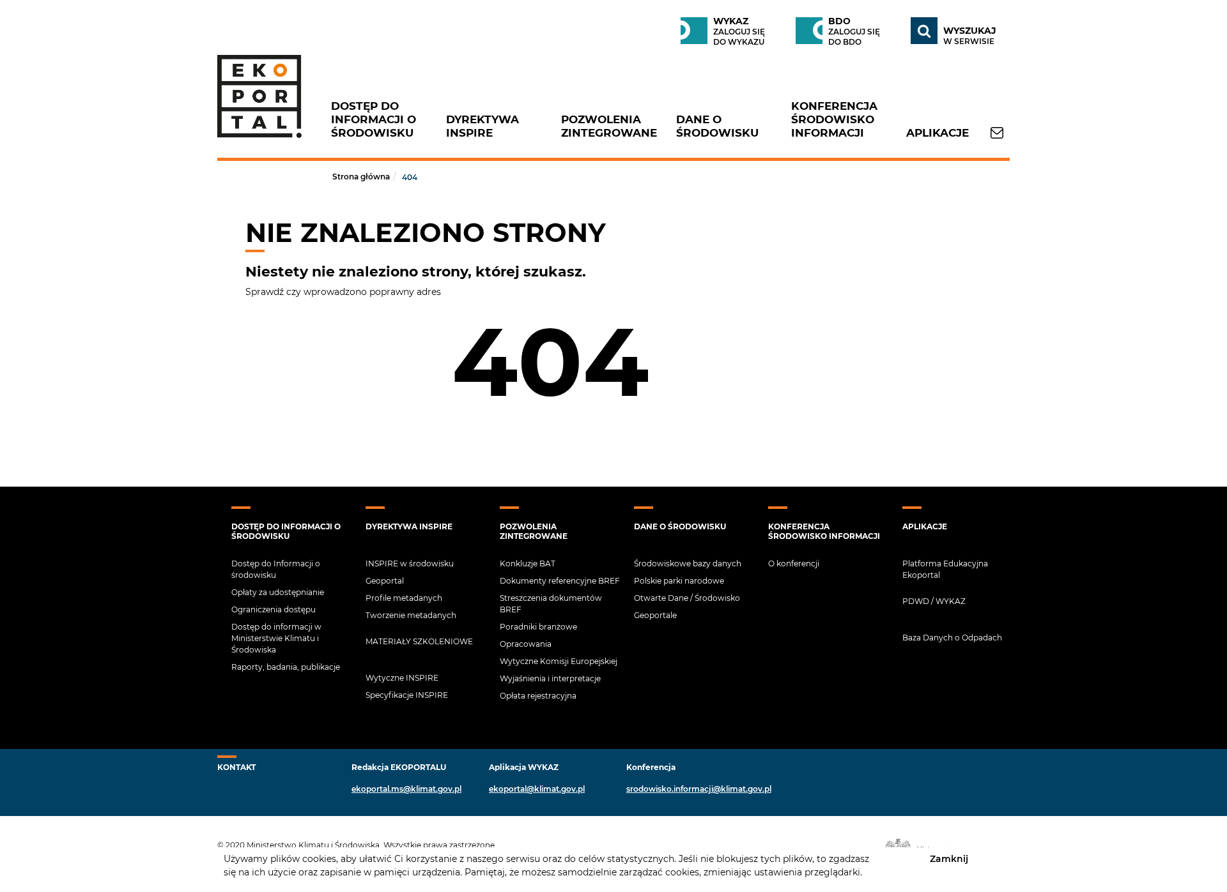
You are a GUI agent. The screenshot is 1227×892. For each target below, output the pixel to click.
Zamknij (949, 858)
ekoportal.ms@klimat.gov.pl (406, 789)
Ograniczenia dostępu (273, 609)
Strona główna (361, 176)
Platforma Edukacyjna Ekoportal (945, 569)
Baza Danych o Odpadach (952, 637)
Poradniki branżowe (538, 626)
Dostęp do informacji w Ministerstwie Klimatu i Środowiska (276, 638)
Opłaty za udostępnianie (277, 592)
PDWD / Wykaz (934, 601)
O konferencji (793, 563)
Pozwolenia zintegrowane (609, 126)
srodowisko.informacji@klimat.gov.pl (698, 789)
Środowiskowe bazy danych (687, 563)
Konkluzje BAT (527, 563)
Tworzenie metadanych (411, 615)
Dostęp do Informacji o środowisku (373, 119)
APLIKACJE (937, 132)
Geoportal (385, 581)
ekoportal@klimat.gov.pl (537, 789)
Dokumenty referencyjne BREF (560, 581)
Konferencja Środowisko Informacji (834, 119)
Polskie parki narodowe (679, 581)
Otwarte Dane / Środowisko (687, 598)
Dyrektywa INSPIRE (482, 126)
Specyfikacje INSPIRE (407, 695)
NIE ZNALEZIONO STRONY (425, 232)
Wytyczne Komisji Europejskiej (558, 661)
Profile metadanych (404, 598)
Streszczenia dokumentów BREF (551, 603)
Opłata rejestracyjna (538, 695)
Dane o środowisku (717, 126)
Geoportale (655, 615)
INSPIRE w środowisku (410, 563)
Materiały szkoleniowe (419, 641)
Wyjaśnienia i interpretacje (550, 678)
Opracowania (526, 644)
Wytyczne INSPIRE (402, 678)
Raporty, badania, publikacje (285, 667)
